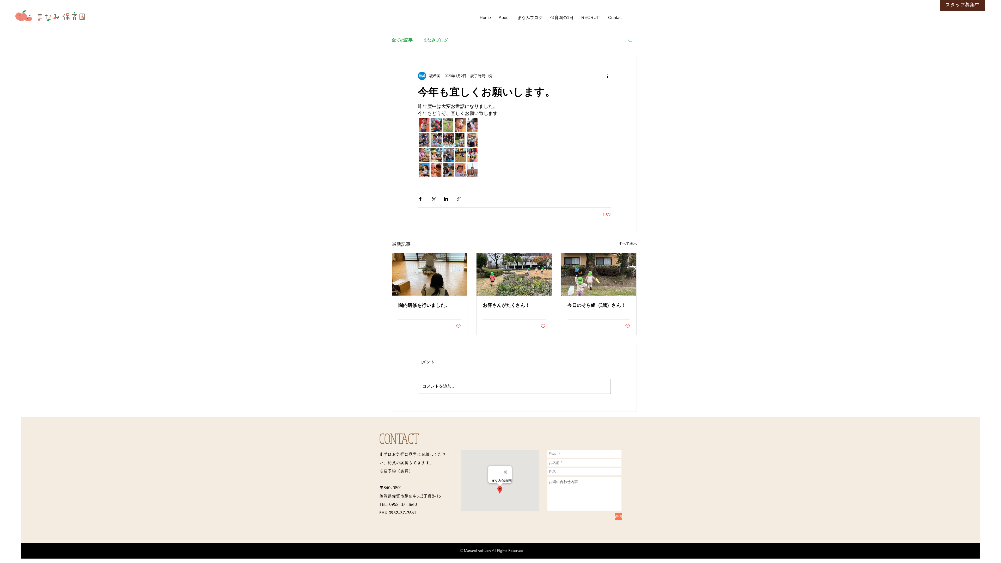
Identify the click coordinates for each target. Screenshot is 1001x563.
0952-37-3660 (403, 504)
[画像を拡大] (448, 147)
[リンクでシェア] (458, 198)
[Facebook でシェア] (420, 198)
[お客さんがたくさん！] (514, 274)
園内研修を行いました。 (424, 305)
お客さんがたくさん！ (506, 305)
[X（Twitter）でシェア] (433, 198)
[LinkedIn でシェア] (445, 198)
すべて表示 (628, 243)
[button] (630, 40)
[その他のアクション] (608, 76)
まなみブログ (435, 40)
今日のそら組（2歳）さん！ (596, 305)
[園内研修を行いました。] (429, 274)
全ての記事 (402, 40)
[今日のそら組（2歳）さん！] (599, 274)
